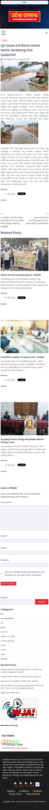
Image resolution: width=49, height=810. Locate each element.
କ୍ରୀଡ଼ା (3, 627)
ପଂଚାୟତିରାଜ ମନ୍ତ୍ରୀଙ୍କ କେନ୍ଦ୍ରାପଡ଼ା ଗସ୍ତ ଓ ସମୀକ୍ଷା (22, 357)
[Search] (46, 33)
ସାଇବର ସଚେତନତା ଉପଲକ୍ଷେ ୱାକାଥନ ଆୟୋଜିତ (21, 275)
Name (4, 535)
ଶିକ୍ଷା (3, 654)
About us (11, 791)
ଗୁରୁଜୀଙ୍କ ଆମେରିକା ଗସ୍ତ (10, 692)
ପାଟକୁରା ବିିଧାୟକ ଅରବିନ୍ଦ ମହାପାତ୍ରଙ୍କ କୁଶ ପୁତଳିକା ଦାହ (21, 676)
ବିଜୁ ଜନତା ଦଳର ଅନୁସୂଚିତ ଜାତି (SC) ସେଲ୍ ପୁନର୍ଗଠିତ (19, 681)
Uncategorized (7, 618)
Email (4, 548)
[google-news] (37, 786)
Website (5, 560)
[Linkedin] (27, 786)
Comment (6, 502)
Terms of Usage (33, 794)
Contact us (24, 791)
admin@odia (8, 59)
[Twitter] (22, 786)
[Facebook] (16, 786)
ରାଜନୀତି (3, 650)
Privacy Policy (15, 794)
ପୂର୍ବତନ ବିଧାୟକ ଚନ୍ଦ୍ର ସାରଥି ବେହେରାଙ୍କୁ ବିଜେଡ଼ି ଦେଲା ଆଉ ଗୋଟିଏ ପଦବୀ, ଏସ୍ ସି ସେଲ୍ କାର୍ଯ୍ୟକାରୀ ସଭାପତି (22, 686)
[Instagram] (32, 786)
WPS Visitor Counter (20, 748)
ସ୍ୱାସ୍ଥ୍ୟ (4, 658)
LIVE (2, 614)
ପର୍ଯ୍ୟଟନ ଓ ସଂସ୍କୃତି (8, 636)
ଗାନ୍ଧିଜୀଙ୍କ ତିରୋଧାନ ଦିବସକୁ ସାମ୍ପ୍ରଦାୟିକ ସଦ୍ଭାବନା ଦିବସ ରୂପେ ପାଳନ (22, 440)
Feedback (37, 791)
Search (4, 597)
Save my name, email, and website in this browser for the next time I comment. (25, 573)
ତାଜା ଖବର (4, 632)
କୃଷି (2, 623)
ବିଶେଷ (4, 40)
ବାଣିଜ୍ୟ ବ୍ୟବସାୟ (7, 641)
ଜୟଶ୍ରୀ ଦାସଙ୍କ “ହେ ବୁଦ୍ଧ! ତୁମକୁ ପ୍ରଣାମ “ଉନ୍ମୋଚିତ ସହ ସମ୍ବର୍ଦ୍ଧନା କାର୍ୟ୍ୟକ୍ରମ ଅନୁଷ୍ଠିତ (21, 670)
